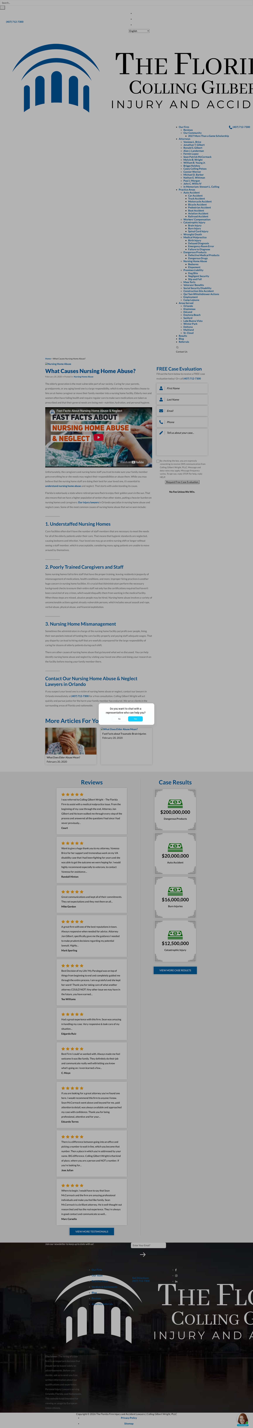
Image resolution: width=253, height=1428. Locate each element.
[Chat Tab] (126, 714)
